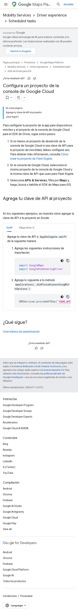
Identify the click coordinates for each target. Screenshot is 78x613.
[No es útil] (34, 78)
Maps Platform (42, 4)
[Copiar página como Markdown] (18, 98)
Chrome (7, 494)
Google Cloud (10, 517)
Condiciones (10, 596)
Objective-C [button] (27, 227)
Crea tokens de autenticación (21, 331)
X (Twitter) (9, 467)
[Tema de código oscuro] (62, 261)
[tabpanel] (39, 271)
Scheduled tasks (22, 21)
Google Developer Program (18, 405)
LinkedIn (7, 461)
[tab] (9, 227)
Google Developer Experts (17, 416)
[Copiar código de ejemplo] (68, 261)
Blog (5, 444)
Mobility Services (17, 15)
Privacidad (26, 596)
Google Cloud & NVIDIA (15, 428)
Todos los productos (14, 581)
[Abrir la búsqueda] (58, 4)
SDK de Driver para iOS (19, 71)
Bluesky (7, 449)
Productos (29, 62)
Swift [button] (9, 227)
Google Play (9, 523)
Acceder (68, 4)
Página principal (11, 62)
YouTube (8, 472)
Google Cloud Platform (16, 569)
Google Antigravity (13, 511)
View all (7, 529)
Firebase (8, 500)
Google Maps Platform (52, 62)
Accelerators (10, 422)
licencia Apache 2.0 (54, 370)
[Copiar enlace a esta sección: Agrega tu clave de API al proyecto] (6, 204)
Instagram (9, 455)
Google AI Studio (12, 506)
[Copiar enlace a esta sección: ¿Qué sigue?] (30, 323)
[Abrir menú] (5, 4)
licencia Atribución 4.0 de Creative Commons (37, 366)
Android (7, 488)
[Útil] (29, 78)
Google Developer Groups (17, 410)
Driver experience (52, 15)
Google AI (8, 575)
